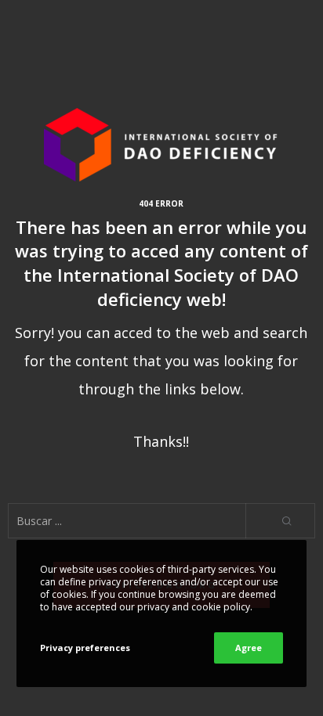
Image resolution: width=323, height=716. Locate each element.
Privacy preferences (85, 647)
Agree (248, 647)
